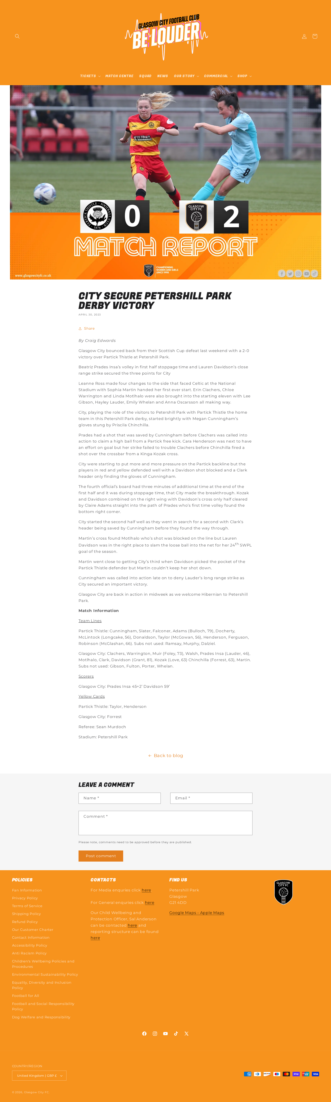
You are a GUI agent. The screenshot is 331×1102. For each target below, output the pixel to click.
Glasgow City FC (36, 1092)
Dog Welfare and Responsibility (41, 1017)
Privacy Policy (25, 898)
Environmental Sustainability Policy (45, 974)
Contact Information (31, 937)
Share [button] (89, 328)
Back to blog (168, 755)
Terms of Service (27, 906)
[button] (17, 36)
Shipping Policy (26, 914)
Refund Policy (25, 922)
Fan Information (27, 890)
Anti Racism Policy (29, 953)
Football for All (25, 996)
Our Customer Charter (32, 930)
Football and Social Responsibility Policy (43, 1006)
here (146, 890)
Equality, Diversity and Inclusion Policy (41, 985)
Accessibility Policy (29, 945)
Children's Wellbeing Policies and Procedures (43, 964)
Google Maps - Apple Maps (196, 912)
